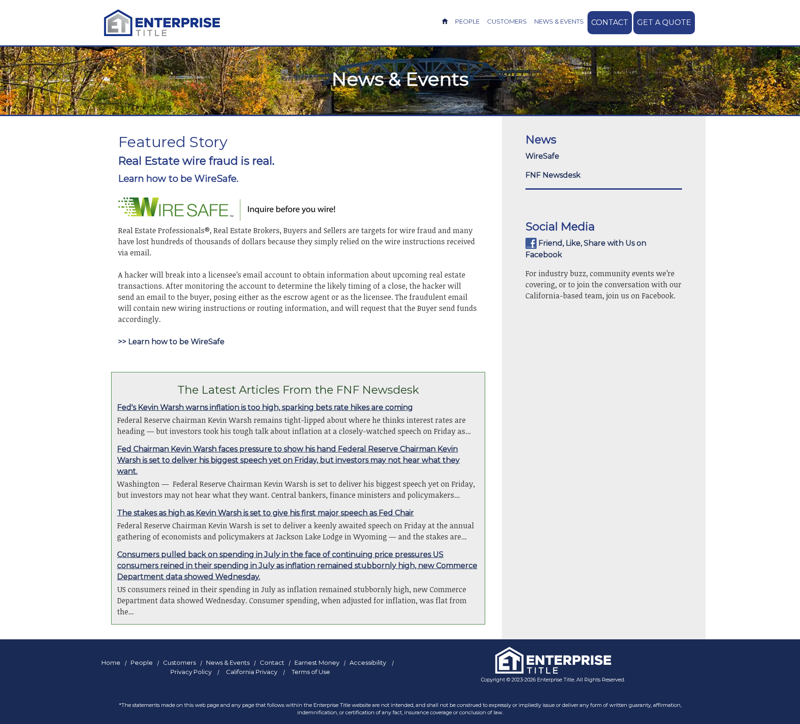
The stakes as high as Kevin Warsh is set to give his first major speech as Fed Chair (265, 512)
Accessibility (368, 662)
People (467, 21)
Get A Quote (664, 22)
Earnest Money (316, 662)
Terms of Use (311, 671)
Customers (507, 21)
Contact (609, 22)
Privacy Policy (191, 671)
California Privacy (251, 671)
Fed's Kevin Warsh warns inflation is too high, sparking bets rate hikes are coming (265, 407)
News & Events (559, 21)
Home (110, 662)
